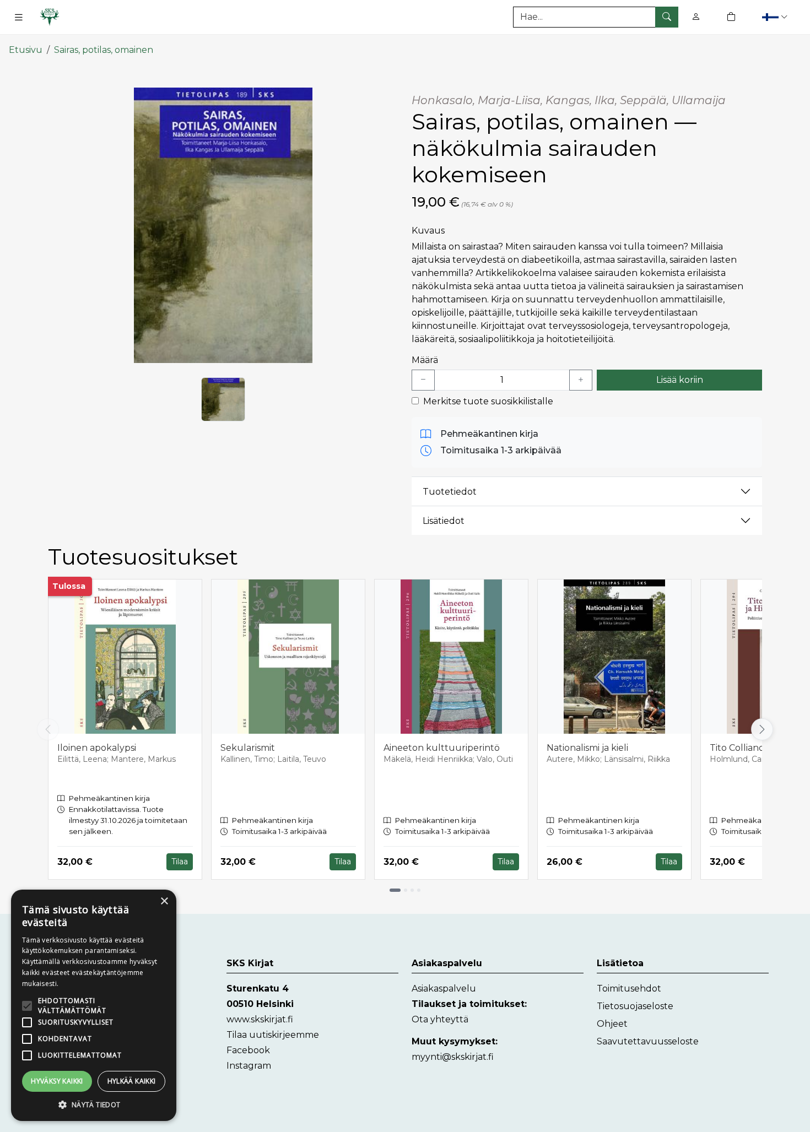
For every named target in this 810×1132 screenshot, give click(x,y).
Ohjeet (612, 1024)
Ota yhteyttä (440, 1019)
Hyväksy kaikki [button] (57, 1081)
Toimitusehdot (629, 988)
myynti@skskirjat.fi (453, 1057)
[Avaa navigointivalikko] (19, 17)
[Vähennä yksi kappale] (423, 380)
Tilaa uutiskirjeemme (272, 1035)
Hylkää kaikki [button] (131, 1081)
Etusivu (25, 50)
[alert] (93, 1005)
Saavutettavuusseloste (648, 1041)
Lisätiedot (444, 521)
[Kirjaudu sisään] (696, 17)
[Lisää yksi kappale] (580, 380)
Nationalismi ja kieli (587, 748)
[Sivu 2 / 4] (405, 890)
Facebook (248, 1050)
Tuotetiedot (450, 491)
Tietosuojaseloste (635, 1006)
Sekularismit (247, 748)
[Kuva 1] (223, 399)
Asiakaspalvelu (444, 988)
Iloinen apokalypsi (96, 748)
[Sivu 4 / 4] (418, 890)
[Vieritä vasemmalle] (48, 729)
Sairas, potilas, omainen (103, 50)
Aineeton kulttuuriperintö (442, 748)
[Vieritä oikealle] (764, 729)
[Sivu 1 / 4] (395, 890)
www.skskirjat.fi (259, 1019)
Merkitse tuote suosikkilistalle (488, 401)
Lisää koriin (679, 380)
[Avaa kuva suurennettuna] (223, 225)
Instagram (248, 1065)
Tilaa (179, 861)
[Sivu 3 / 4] (412, 890)
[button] (776, 17)
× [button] (164, 901)
